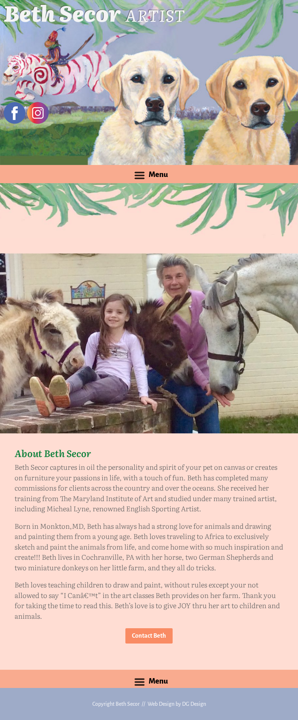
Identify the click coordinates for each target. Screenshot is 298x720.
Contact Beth (149, 636)
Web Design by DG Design (177, 704)
